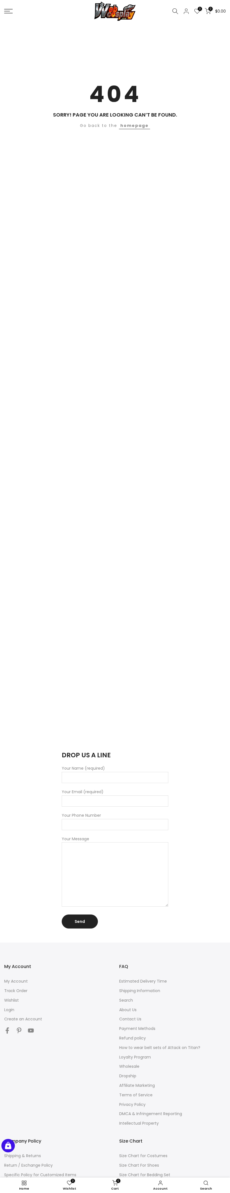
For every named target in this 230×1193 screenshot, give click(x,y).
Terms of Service (136, 1095)
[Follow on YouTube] (31, 1030)
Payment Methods (137, 1028)
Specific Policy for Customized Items (40, 1175)
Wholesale (129, 1066)
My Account (16, 981)
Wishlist (11, 1000)
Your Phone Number (81, 815)
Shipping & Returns (22, 1156)
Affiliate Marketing (137, 1085)
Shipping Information (139, 991)
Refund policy (132, 1038)
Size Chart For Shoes (139, 1165)
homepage (134, 125)
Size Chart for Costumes (143, 1156)
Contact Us (130, 1019)
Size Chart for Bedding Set (144, 1175)
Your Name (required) (83, 768)
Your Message (75, 839)
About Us (128, 1010)
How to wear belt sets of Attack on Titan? (159, 1047)
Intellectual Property (139, 1123)
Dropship (127, 1076)
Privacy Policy (132, 1104)
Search (126, 1000)
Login (9, 1010)
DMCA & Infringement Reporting (150, 1114)
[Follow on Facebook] (7, 1030)
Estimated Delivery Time (143, 981)
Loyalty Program (135, 1057)
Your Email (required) (83, 792)
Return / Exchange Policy (28, 1165)
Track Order (15, 991)
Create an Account (23, 1019)
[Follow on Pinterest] (19, 1030)
